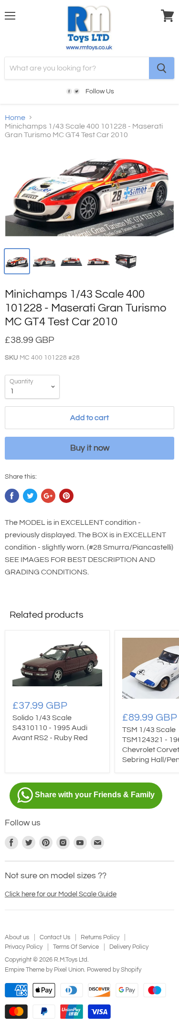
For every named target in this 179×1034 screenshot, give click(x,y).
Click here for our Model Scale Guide (60, 894)
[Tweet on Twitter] (30, 496)
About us (17, 937)
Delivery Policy (128, 947)
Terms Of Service (76, 947)
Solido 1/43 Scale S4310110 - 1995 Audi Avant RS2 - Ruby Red (50, 728)
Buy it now (89, 447)
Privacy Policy (23, 947)
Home (15, 117)
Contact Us (55, 937)
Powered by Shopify (114, 969)
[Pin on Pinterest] (66, 496)
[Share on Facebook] (12, 496)
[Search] (161, 68)
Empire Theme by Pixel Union (44, 969)
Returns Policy (100, 937)
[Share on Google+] (48, 496)
